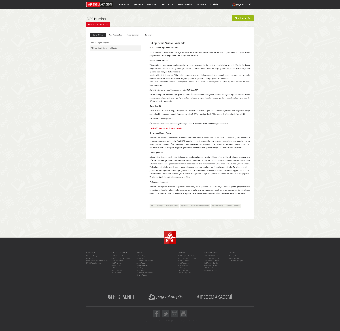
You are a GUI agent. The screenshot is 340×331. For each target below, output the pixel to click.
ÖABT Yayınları (184, 263)
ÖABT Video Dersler (210, 263)
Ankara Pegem (142, 258)
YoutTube (183, 313)
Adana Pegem (142, 256)
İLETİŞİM (214, 4)
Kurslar (99, 24)
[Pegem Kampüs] (242, 4)
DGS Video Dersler (210, 265)
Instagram (174, 313)
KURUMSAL (124, 4)
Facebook (156, 313)
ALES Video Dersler (210, 268)
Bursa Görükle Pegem (145, 272)
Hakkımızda (90, 258)
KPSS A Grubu (183, 260)
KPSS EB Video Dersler (211, 258)
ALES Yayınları (183, 268)
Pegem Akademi (214, 296)
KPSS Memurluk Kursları (120, 256)
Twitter (165, 313)
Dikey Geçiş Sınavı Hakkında (104, 48)
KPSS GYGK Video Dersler (212, 256)
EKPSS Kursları (116, 270)
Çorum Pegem (142, 275)
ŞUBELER (138, 4)
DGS (106, 24)
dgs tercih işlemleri (233, 205)
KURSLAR (152, 4)
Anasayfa (91, 24)
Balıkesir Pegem (142, 265)
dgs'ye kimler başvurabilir (200, 205)
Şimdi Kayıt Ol (242, 18)
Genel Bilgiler (98, 35)
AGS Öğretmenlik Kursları (120, 258)
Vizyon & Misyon (92, 256)
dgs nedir (184, 205)
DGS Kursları (116, 265)
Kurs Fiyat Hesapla (236, 260)
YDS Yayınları (183, 270)
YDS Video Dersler (210, 270)
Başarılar (148, 35)
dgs (152, 205)
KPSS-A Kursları (117, 260)
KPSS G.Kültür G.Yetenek (187, 258)
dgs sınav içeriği (217, 205)
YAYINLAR (201, 4)
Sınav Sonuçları (133, 35)
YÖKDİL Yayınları (184, 272)
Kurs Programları (115, 35)
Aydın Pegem (141, 263)
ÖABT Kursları (116, 263)
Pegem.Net (121, 296)
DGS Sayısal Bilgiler (100, 43)
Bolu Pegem (141, 268)
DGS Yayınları (183, 265)
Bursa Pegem (141, 270)
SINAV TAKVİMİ (184, 4)
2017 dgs (160, 205)
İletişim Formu (234, 258)
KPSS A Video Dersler (211, 260)
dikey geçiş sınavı (172, 205)
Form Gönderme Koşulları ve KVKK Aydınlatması (97, 262)
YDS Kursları (116, 272)
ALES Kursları (116, 268)
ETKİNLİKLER (167, 4)
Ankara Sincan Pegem (145, 260)
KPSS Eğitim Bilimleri (186, 256)
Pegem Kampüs (165, 296)
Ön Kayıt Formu (234, 256)
